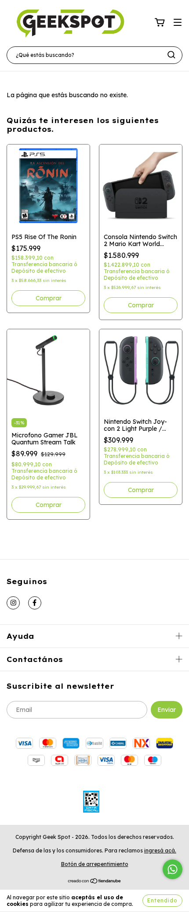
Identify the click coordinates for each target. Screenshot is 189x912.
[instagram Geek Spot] (13, 602)
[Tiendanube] (94, 881)
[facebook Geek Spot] (34, 602)
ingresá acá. (160, 850)
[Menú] (177, 23)
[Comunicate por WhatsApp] (172, 869)
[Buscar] (171, 55)
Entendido (162, 900)
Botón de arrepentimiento (94, 864)
